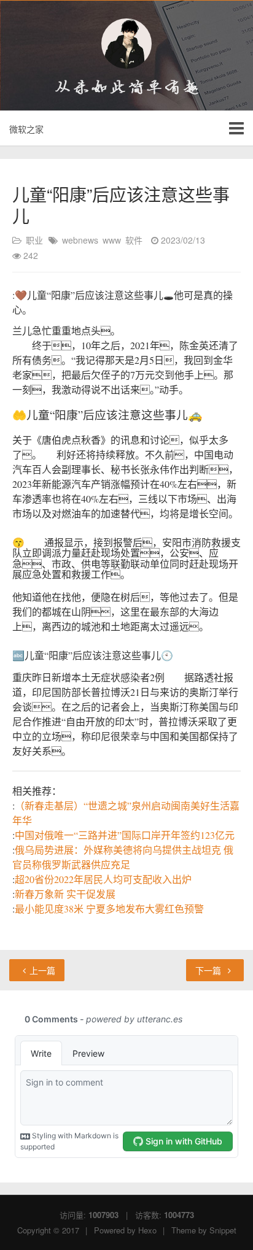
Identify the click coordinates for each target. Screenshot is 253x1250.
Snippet (222, 1230)
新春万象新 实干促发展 (65, 893)
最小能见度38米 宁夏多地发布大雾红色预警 (109, 908)
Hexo (147, 1230)
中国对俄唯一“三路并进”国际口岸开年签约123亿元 (125, 834)
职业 (34, 240)
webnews (80, 240)
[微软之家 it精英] (126, 43)
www (112, 240)
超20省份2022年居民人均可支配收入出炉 (103, 879)
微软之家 (26, 129)
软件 (133, 240)
